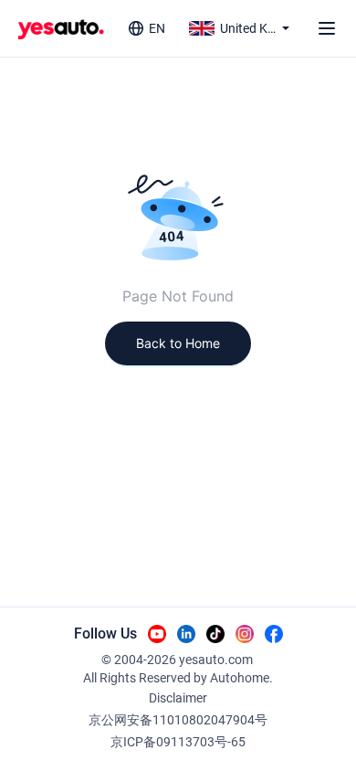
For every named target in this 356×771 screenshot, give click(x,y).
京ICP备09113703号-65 (178, 741)
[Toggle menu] (327, 28)
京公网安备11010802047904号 (178, 720)
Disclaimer (178, 698)
